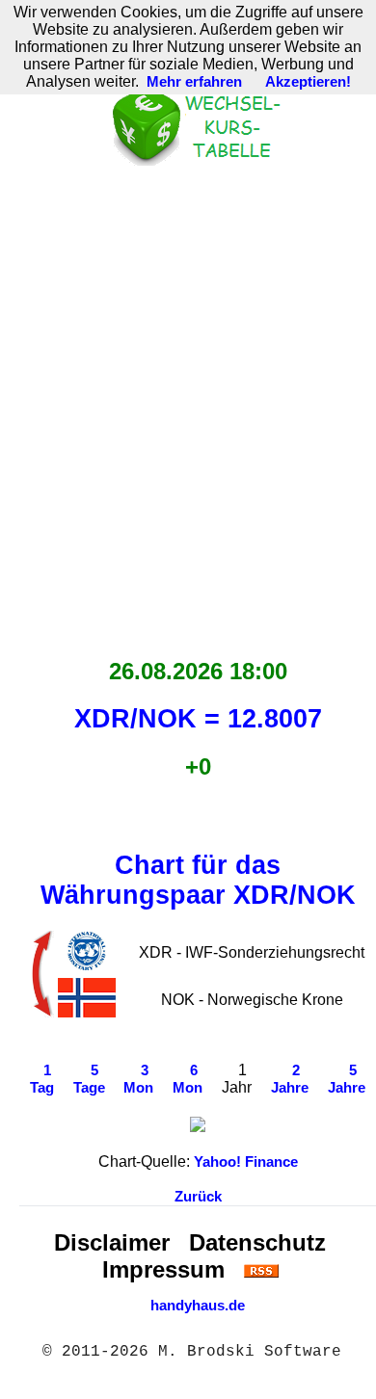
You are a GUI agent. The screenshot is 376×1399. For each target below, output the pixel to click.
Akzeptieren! (308, 82)
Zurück (198, 1196)
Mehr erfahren (194, 82)
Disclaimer (112, 1242)
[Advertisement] (188, 406)
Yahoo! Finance (246, 1162)
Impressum (163, 1269)
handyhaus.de (197, 1305)
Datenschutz (257, 1242)
